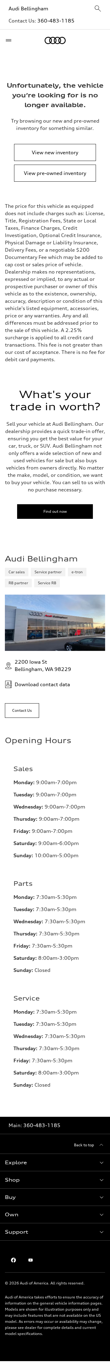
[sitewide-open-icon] (97, 9)
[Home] (55, 40)
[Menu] (10, 40)
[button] (55, 1162)
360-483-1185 (56, 21)
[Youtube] (30, 1260)
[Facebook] (13, 1260)
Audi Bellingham (28, 8)
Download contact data (42, 684)
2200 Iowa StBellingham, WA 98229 (43, 665)
